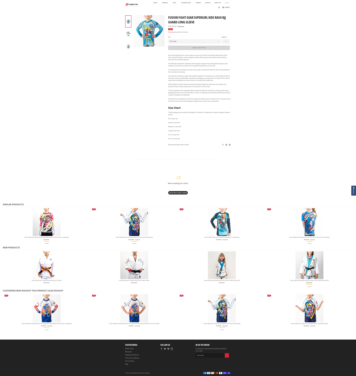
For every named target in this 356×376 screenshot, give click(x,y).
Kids (174, 3)
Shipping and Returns (132, 355)
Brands (198, 3)
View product (46, 224)
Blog (126, 364)
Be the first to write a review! (178, 193)
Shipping (171, 32)
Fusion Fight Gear (134, 373)
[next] (351, 226)
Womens (165, 3)
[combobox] (219, 7)
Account (227, 3)
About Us (218, 3)
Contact (208, 3)
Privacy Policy (129, 361)
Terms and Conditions (132, 358)
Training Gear (186, 3)
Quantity (224, 37)
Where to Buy (129, 349)
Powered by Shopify (144, 373)
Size (169, 37)
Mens (155, 3)
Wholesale (128, 352)
